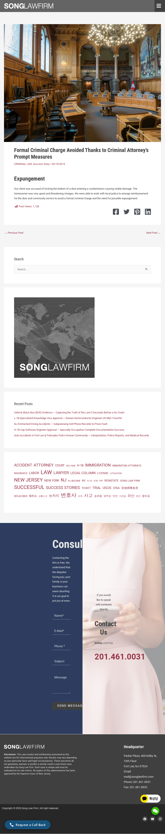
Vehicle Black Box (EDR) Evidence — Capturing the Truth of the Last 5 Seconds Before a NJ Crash (69, 412)
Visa (116, 488)
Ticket (86, 488)
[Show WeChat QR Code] (155, 811)
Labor (34, 473)
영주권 (107, 496)
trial (96, 488)
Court (60, 465)
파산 (131, 496)
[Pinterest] (137, 212)
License (102, 473)
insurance (20, 473)
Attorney (44, 465)
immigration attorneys (126, 465)
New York (51, 480)
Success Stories (63, 487)
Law (46, 472)
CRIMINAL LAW (23, 163)
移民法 (33, 495)
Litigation (116, 473)
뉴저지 (54, 496)
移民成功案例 (20, 496)
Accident (23, 465)
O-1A (89, 481)
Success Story (41, 163)
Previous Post (13, 232)
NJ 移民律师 (74, 481)
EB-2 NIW (70, 465)
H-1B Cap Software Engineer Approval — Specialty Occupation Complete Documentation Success (69, 429)
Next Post (153, 232)
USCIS (107, 488)
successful (29, 487)
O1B (96, 481)
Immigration (98, 465)
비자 (80, 496)
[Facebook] (116, 212)
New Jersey (28, 480)
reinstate (111, 480)
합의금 (146, 495)
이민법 (122, 496)
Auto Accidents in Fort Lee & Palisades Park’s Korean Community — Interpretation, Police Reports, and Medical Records (81, 435)
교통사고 (42, 496)
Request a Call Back (31, 825)
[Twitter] (127, 212)
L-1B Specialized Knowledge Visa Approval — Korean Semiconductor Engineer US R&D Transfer (68, 418)
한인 (138, 496)
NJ (63, 480)
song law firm (130, 480)
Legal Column (83, 473)
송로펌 (98, 495)
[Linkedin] (148, 212)
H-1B (80, 465)
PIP (101, 480)
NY (84, 480)
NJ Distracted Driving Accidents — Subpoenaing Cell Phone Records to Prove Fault (60, 423)
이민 (115, 495)
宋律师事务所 (129, 488)
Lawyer (61, 472)
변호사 (68, 495)
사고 (88, 495)
